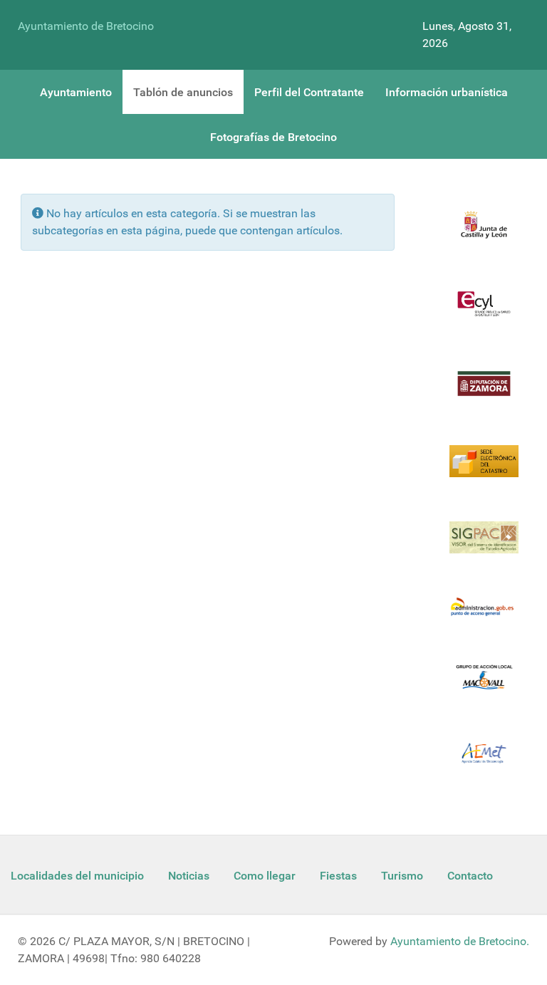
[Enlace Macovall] (484, 685)
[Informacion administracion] (484, 615)
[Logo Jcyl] (484, 233)
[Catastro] (484, 470)
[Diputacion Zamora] (484, 392)
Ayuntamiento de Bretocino (86, 26)
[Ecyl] (484, 312)
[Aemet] (484, 762)
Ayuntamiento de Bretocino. (459, 941)
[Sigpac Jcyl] (484, 546)
